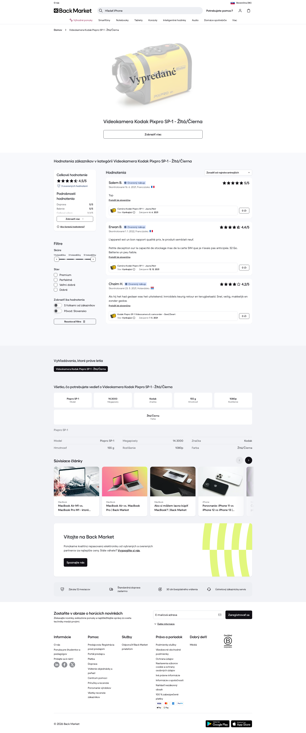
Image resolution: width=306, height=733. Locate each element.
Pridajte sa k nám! (63, 658)
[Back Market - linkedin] (57, 665)
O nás (57, 644)
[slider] (56, 259)
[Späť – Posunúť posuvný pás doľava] (239, 460)
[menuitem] (104, 20)
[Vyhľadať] (101, 10)
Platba (91, 658)
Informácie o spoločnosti (169, 680)
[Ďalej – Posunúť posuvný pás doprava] (248, 460)
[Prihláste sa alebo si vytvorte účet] (240, 10)
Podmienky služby (166, 644)
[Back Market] (73, 10)
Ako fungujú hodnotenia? (72, 226)
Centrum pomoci (97, 678)
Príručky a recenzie (98, 683)
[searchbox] (152, 10)
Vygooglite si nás (129, 550)
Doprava (92, 663)
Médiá (193, 644)
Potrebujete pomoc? (219, 10)
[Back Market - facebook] (64, 665)
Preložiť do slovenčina (119, 200)
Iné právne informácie (168, 675)
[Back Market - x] (72, 665)
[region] (153, 492)
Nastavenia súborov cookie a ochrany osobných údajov (167, 667)
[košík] (248, 10)
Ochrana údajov (164, 658)
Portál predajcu (96, 653)
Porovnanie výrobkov (99, 687)
